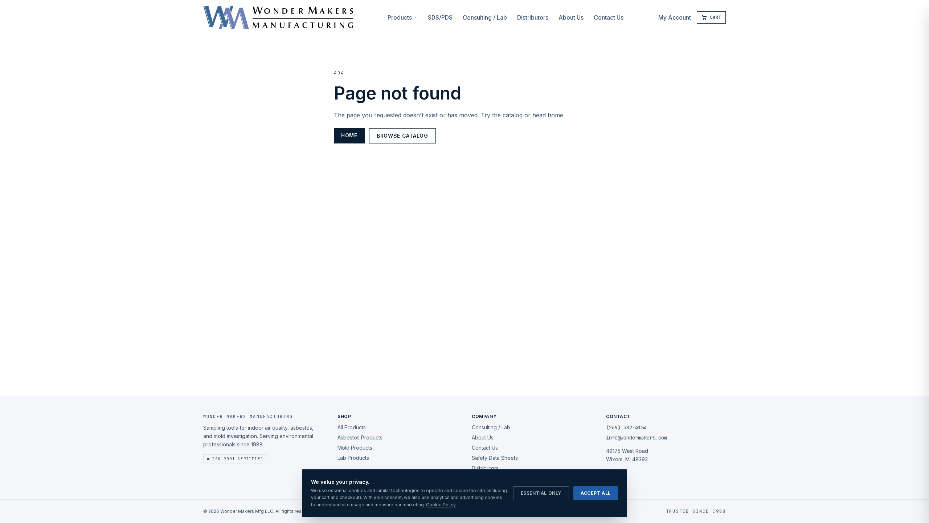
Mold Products (354, 448)
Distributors (532, 17)
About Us (571, 17)
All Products (351, 427)
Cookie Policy (441, 504)
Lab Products (353, 458)
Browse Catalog (402, 136)
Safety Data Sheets (495, 458)
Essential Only (541, 493)
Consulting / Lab (485, 17)
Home (349, 135)
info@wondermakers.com (636, 437)
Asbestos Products (359, 437)
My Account (674, 17)
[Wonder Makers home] (278, 17)
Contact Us (608, 17)
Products (400, 17)
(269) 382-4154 (626, 427)
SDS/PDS (440, 17)
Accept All (596, 493)
